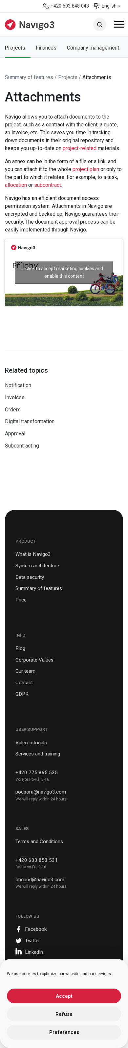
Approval (15, 433)
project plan (86, 169)
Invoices (15, 397)
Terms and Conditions (39, 841)
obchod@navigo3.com (39, 880)
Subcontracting (22, 446)
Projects (15, 48)
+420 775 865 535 (36, 772)
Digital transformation (29, 421)
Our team (25, 671)
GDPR (22, 694)
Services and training (37, 754)
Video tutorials (31, 743)
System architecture (37, 566)
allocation (16, 185)
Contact (24, 683)
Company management (93, 48)
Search (99, 24)
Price (21, 600)
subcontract (47, 185)
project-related (79, 148)
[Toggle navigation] (119, 25)
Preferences (64, 1032)
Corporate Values (34, 660)
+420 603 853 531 (36, 860)
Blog (20, 648)
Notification (18, 385)
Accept (64, 996)
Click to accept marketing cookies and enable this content (64, 272)
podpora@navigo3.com (40, 792)
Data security (29, 577)
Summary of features (38, 588)
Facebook (36, 929)
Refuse (64, 1014)
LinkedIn (34, 952)
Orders (13, 409)
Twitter (32, 941)
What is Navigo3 (33, 554)
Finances (46, 48)
